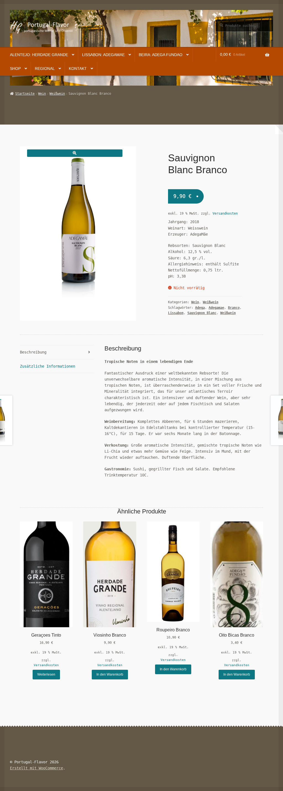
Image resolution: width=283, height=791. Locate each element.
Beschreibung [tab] (33, 352)
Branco (234, 308)
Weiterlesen (46, 674)
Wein (42, 94)
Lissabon (176, 313)
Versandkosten (225, 213)
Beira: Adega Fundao (160, 55)
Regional (45, 69)
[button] (74, 153)
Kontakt (78, 69)
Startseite (25, 94)
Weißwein (57, 94)
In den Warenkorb (109, 674)
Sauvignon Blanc (201, 313)
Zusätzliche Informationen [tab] (47, 366)
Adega (200, 308)
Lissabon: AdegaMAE (103, 55)
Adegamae (216, 308)
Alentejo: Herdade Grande (39, 55)
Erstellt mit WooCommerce (36, 768)
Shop (15, 69)
